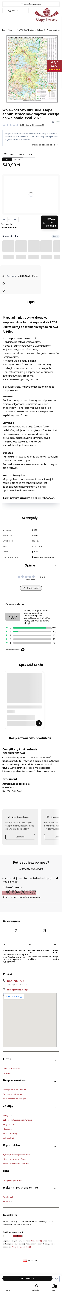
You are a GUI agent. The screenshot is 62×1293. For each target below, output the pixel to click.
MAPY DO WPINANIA (25, 30)
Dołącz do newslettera (17, 1236)
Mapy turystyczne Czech (15, 1159)
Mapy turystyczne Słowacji (16, 1163)
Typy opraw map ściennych (16, 1154)
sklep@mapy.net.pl (32, 4)
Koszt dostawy (10, 1133)
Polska (40, 30)
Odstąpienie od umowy (14, 1089)
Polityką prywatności (20, 1247)
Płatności (7, 1129)
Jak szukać (8, 1138)
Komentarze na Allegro (14, 1098)
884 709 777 (17, 10)
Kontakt (7, 1073)
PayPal (6, 1201)
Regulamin (8, 1124)
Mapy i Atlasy (7, 30)
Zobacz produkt (39, 723)
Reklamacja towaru (12, 1094)
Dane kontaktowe (12, 1068)
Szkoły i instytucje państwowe (17, 1120)
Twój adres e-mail (13, 1232)
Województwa (53, 30)
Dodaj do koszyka (51, 222)
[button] (31, 517)
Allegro (7, 1115)
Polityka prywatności (13, 1180)
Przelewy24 (9, 1197)
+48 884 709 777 (19, 892)
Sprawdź (20, 836)
